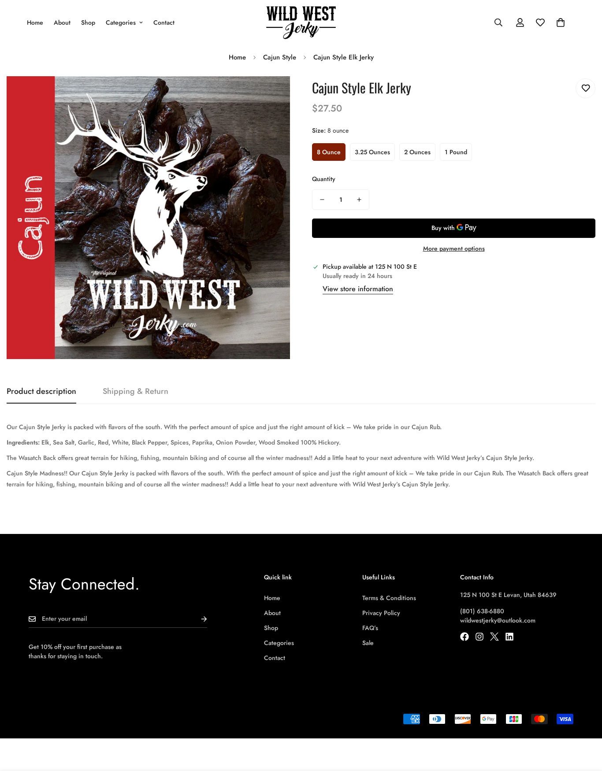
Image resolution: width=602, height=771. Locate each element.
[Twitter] (494, 636)
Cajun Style (279, 57)
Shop (88, 22)
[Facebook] (464, 636)
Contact (164, 22)
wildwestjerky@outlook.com (497, 620)
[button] (560, 22)
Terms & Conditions (389, 597)
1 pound (456, 152)
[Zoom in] (271, 95)
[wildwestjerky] (301, 22)
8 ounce (329, 152)
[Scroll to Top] (585, 723)
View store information (358, 289)
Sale (368, 642)
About (62, 22)
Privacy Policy (381, 612)
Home (35, 22)
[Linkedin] (509, 636)
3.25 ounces (372, 152)
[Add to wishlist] (585, 88)
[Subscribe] (197, 619)
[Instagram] (479, 636)
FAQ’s (370, 627)
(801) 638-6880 (482, 611)
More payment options (454, 248)
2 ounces (417, 152)
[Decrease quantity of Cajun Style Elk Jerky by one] (322, 199)
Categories (121, 22)
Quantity (323, 178)
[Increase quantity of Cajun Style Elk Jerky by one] (359, 199)
